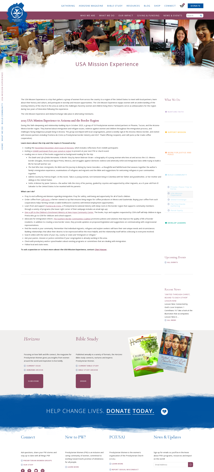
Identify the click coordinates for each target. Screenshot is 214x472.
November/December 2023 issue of (54, 148)
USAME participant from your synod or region (52, 151)
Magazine (91, 5)
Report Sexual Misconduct (125, 469)
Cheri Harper (101, 249)
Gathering (68, 5)
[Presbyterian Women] (16, 14)
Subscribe (33, 381)
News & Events (172, 15)
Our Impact (126, 15)
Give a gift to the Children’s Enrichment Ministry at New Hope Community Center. (59, 212)
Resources (133, 5)
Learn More (73, 467)
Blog (147, 5)
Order (83, 381)
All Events (172, 262)
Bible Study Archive (88, 370)
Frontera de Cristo (53, 206)
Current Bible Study (89, 366)
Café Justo (45, 199)
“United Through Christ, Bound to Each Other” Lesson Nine (177, 297)
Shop (157, 5)
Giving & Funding (148, 15)
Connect (170, 5)
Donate (195, 5)
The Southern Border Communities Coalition (72, 218)
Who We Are (87, 15)
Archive (35, 370)
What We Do (107, 15)
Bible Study (115, 5)
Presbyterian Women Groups (37, 460)
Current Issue (34, 366)
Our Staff (28, 465)
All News (171, 320)
